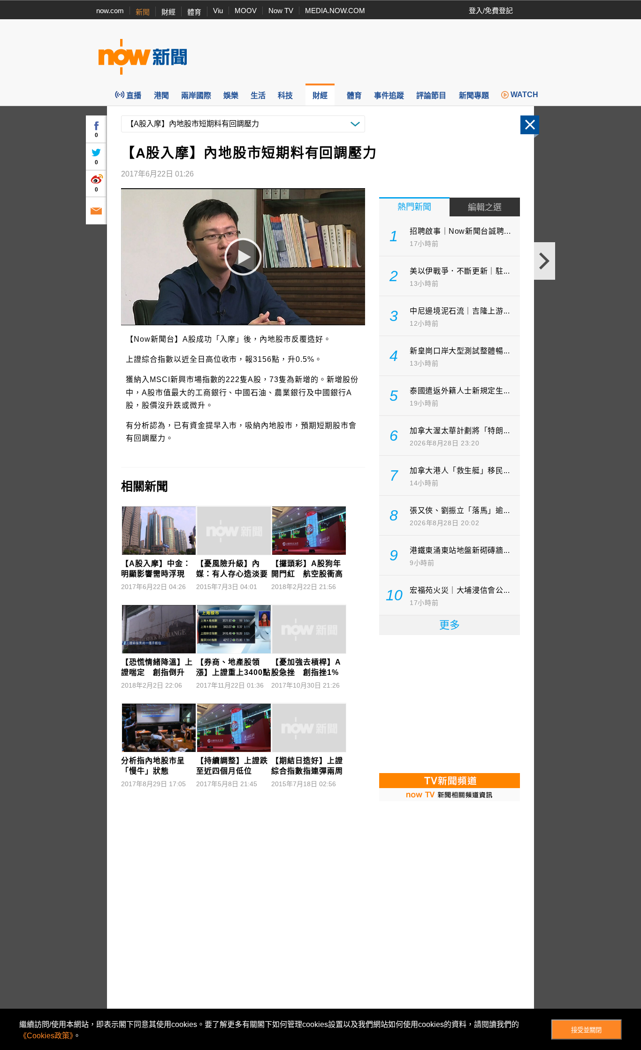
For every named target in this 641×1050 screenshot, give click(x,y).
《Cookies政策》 (46, 1036)
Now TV (280, 11)
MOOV (246, 11)
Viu (218, 11)
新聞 (143, 12)
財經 (168, 12)
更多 (449, 625)
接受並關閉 (586, 1030)
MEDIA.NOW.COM (335, 11)
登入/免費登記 (491, 11)
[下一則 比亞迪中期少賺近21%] (544, 261)
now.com (110, 11)
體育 (194, 12)
